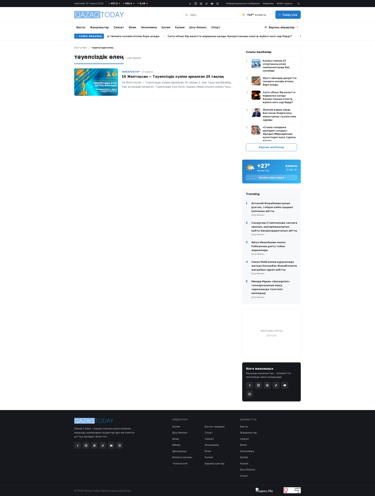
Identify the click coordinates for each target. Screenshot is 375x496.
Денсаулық (179, 451)
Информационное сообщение (243, 3)
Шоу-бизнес (198, 27)
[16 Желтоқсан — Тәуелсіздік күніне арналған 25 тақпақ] (96, 82)
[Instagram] (195, 3)
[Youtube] (212, 3)
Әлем (132, 27)
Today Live (289, 14)
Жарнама (268, 3)
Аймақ (176, 444)
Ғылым (180, 27)
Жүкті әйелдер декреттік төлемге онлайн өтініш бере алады (107, 36)
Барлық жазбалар (271, 147)
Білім (208, 451)
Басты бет (80, 47)
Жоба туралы (284, 3)
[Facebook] (190, 3)
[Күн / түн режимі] (298, 3)
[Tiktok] (206, 3)
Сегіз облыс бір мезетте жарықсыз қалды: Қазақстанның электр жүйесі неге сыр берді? (220, 36)
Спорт (215, 27)
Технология (179, 463)
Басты (80, 27)
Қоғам (166, 27)
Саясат (118, 27)
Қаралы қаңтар (214, 463)
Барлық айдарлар (282, 27)
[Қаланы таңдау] (270, 15)
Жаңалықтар (99, 27)
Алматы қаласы (182, 457)
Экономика (149, 27)
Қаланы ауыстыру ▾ (271, 177)
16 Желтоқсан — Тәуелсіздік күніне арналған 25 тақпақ (173, 76)
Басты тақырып (215, 426)
